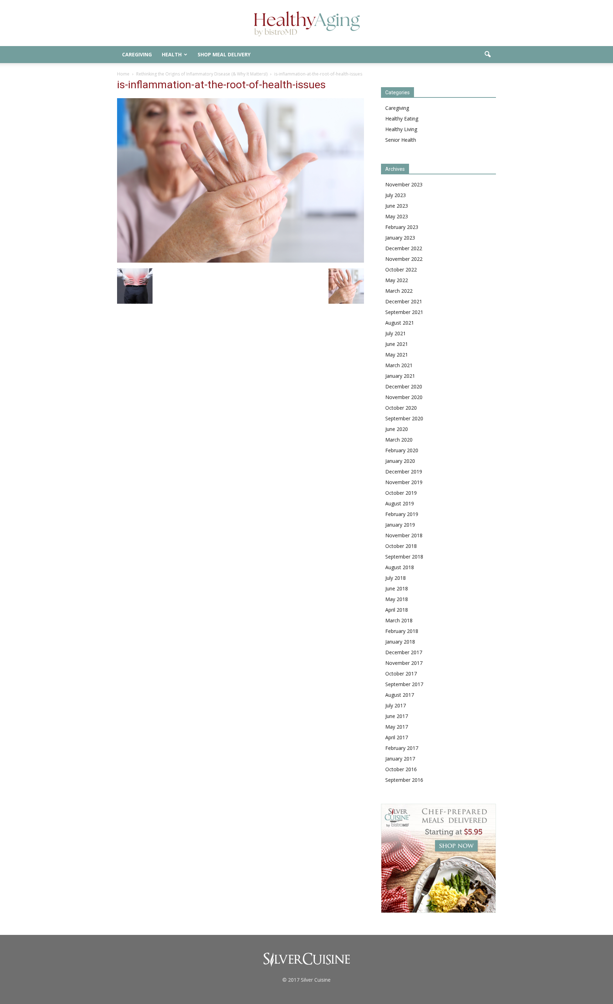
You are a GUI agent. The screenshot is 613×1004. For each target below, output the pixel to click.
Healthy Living (401, 129)
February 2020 (401, 450)
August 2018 (399, 567)
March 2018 (399, 620)
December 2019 (403, 471)
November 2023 (404, 184)
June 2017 (396, 716)
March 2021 (399, 365)
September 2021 (404, 312)
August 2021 (399, 322)
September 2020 (404, 418)
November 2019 (404, 482)
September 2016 (404, 779)
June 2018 (396, 588)
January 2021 (400, 375)
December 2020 (403, 386)
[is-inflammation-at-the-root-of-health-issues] (240, 261)
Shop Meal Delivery (224, 54)
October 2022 (401, 269)
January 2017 (400, 758)
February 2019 (401, 514)
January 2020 (400, 461)
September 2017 (404, 684)
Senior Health (400, 139)
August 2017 (399, 694)
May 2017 (396, 726)
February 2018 (401, 631)
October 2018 (401, 546)
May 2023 (396, 216)
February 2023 (401, 227)
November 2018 (404, 535)
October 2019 (401, 492)
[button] (487, 54)
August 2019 (399, 503)
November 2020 (404, 397)
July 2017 (395, 705)
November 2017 (404, 663)
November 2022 (404, 259)
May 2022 (396, 280)
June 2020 (396, 429)
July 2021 (395, 333)
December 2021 (403, 301)
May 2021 (396, 354)
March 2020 (399, 439)
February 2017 (401, 748)
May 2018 (396, 599)
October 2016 (401, 769)
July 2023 (395, 195)
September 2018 (404, 556)
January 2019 (400, 524)
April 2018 (396, 609)
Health (172, 54)
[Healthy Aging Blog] (306, 23)
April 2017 (396, 737)
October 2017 (401, 673)
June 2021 (396, 344)
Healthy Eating (401, 118)
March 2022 (399, 290)
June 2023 (396, 205)
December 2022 (403, 248)
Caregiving (137, 54)
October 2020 (401, 407)
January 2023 (400, 237)
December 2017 (403, 652)
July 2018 (395, 577)
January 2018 (400, 641)
